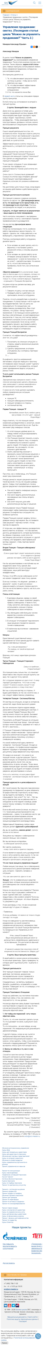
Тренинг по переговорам (10, 1199)
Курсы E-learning (7, 1222)
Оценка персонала (8, 1181)
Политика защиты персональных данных (22, 1319)
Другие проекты (9, 1263)
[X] (37, 47)
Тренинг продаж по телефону (12, 1193)
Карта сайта (32, 1317)
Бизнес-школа (21, 1309)
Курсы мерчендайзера (10, 1173)
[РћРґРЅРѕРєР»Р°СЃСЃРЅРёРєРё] (34, 47)
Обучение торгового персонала (12, 1195)
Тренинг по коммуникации (11, 1171)
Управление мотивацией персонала (14, 1175)
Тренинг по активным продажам (13, 1201)
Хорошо (4, 1343)
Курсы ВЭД (6, 1150)
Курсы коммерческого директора (13, 1210)
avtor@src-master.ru (32, 1136)
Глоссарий (23, 1321)
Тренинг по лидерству (9, 1220)
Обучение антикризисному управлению (15, 1148)
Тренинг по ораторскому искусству (14, 1185)
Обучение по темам (17, 1275)
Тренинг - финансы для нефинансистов (15, 1218)
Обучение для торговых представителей (15, 1156)
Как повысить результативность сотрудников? (10, 1246)
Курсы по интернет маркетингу (12, 1158)
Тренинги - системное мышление (13, 1189)
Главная (6, 15)
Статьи (13, 15)
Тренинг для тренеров (9, 1197)
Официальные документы (17, 1317)
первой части (9, 96)
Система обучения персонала (12, 1179)
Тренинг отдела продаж (10, 1208)
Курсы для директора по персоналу (14, 1154)
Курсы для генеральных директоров (14, 1152)
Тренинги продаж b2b (9, 1191)
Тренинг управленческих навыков (13, 1166)
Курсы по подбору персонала (12, 1183)
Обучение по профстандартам (12, 1160)
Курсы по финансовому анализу (13, 1216)
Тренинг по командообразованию (13, 1204)
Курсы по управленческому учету (13, 1212)
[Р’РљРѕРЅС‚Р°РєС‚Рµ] (32, 47)
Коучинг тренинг (7, 1177)
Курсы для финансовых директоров (14, 1214)
